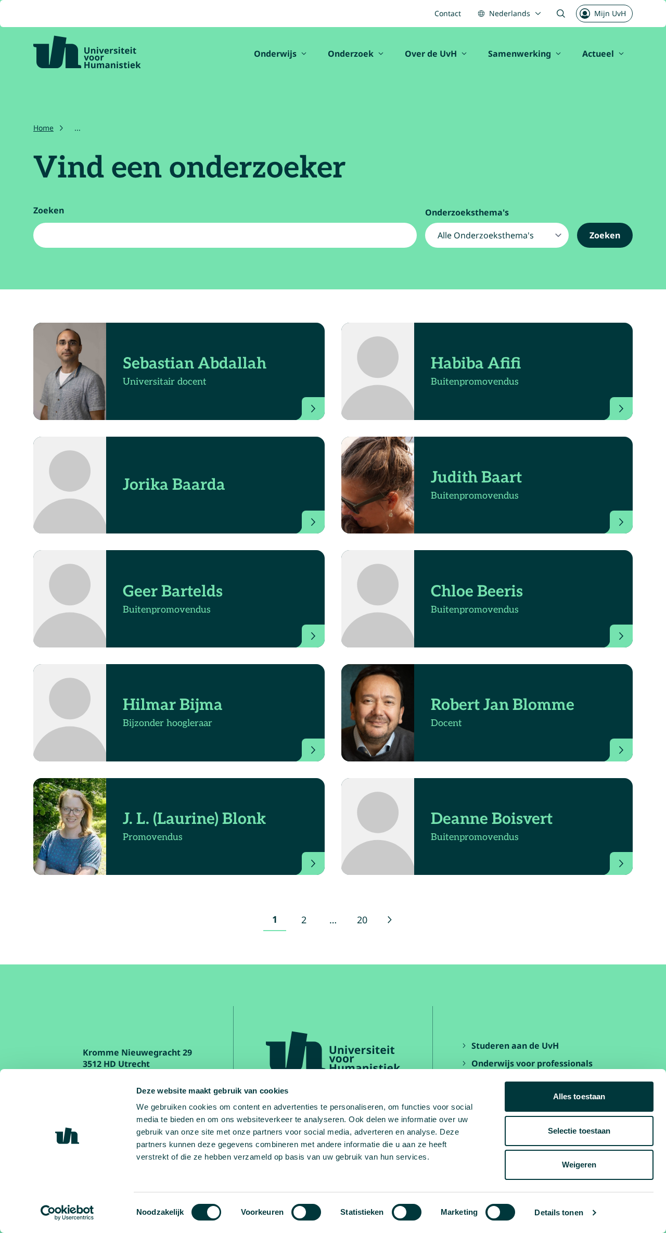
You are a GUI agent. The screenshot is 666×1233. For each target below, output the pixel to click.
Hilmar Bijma (173, 705)
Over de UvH (431, 53)
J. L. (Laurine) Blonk (194, 819)
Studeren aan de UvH (515, 1045)
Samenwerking (519, 53)
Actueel (598, 53)
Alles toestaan (579, 1096)
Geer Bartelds (173, 591)
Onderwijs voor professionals (532, 1063)
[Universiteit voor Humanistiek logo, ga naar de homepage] (87, 52)
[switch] (306, 1212)
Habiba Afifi (476, 363)
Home (43, 128)
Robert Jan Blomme (502, 705)
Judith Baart (476, 477)
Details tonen (558, 1212)
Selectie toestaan (579, 1130)
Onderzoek (351, 53)
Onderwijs (275, 53)
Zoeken (48, 210)
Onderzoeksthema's (467, 212)
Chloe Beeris (477, 591)
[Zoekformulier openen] (561, 13)
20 (365, 922)
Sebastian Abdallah (194, 363)
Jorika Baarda (174, 485)
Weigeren (579, 1164)
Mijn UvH (610, 13)
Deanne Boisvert (492, 819)
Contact (447, 13)
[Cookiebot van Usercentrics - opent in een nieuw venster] (67, 1213)
